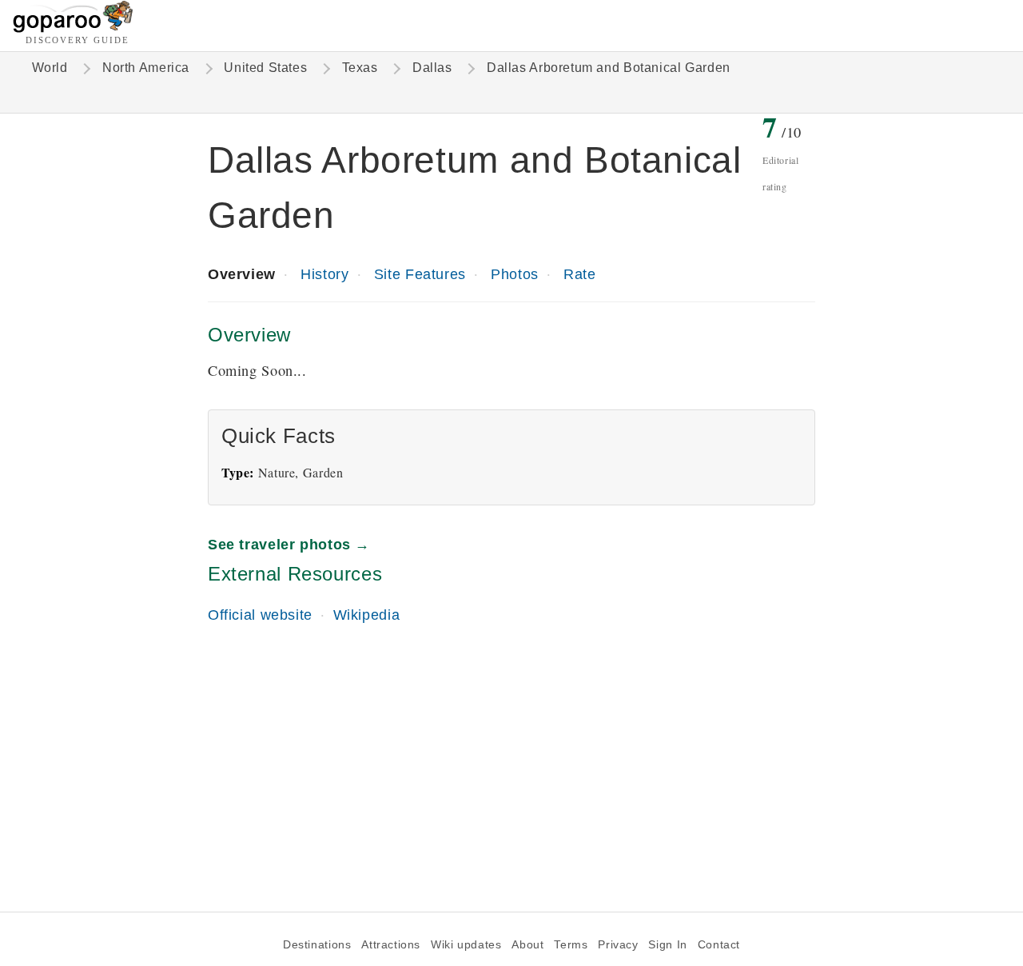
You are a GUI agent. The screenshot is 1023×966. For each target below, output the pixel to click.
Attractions (390, 945)
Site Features (420, 273)
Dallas (432, 67)
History (324, 273)
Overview (242, 273)
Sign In (667, 945)
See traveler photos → (289, 544)
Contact (719, 945)
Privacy (618, 945)
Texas (360, 67)
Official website (260, 614)
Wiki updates (466, 945)
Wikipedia (366, 614)
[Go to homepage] (73, 28)
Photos (515, 273)
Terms (570, 945)
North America (145, 67)
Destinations (317, 945)
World (50, 67)
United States (265, 67)
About (527, 945)
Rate (579, 273)
